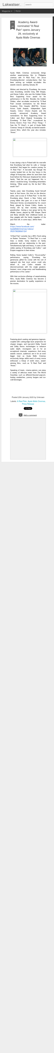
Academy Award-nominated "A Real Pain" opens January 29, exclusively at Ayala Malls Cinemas (28, 29)
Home (18, 11)
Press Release (28, 403)
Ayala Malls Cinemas (36, 401)
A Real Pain (22, 401)
